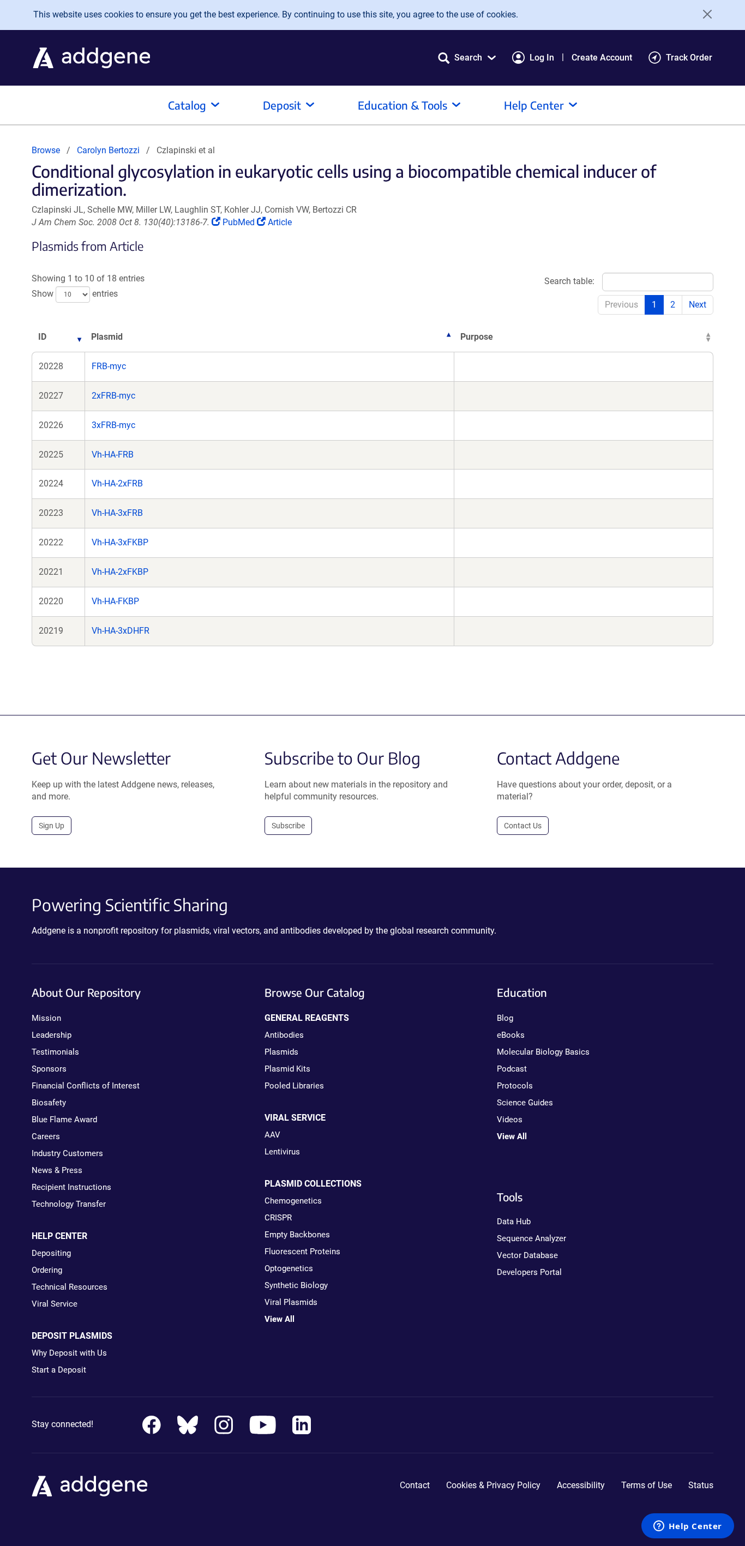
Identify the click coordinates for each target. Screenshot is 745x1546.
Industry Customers (67, 1153)
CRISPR (278, 1218)
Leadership (51, 1035)
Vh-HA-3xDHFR (120, 630)
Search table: (569, 281)
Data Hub (514, 1221)
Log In (542, 57)
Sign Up (51, 825)
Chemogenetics (293, 1201)
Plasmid (107, 337)
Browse (46, 150)
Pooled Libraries (294, 1086)
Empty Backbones (297, 1235)
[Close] (703, 14)
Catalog (187, 105)
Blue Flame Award (64, 1119)
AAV (272, 1135)
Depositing (51, 1253)
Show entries (75, 294)
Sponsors (49, 1069)
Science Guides (525, 1103)
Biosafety (49, 1103)
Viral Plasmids (291, 1302)
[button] (467, 57)
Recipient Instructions (71, 1187)
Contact (415, 1485)
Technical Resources (69, 1287)
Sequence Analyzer (531, 1238)
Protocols (515, 1086)
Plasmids (281, 1052)
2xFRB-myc (113, 395)
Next (697, 304)
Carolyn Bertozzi (108, 150)
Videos (509, 1119)
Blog (505, 1018)
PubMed (239, 222)
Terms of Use (646, 1485)
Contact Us (523, 825)
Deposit (282, 105)
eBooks (511, 1035)
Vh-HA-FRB (113, 454)
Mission (46, 1018)
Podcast (512, 1069)
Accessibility (581, 1485)
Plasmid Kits (287, 1069)
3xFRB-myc (113, 425)
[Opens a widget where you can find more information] (687, 1527)
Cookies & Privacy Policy (493, 1485)
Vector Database (527, 1255)
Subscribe (288, 825)
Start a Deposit (59, 1370)
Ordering (47, 1270)
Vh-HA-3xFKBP (120, 542)
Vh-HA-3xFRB (117, 513)
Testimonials (55, 1052)
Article (279, 222)
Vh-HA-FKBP (115, 601)
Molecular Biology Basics (543, 1052)
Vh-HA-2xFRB (117, 483)
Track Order (689, 57)
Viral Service (54, 1304)
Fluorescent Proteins (302, 1251)
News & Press (57, 1170)
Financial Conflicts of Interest (86, 1086)
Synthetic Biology (296, 1285)
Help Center (534, 105)
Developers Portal (529, 1272)
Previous (621, 304)
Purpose (476, 337)
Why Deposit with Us (69, 1353)
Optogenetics (289, 1268)
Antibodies (284, 1035)
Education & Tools (402, 105)
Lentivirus (282, 1152)
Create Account (602, 57)
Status (700, 1485)
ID (42, 337)
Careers (46, 1136)
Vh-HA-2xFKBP (120, 572)
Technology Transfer (69, 1204)
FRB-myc (109, 366)
